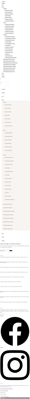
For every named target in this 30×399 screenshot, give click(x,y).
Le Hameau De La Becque (9, 26)
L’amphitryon (7, 54)
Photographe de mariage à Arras (9, 59)
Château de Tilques (8, 17)
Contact (3, 76)
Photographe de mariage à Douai (9, 61)
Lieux (3, 6)
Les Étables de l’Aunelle (9, 31)
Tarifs (3, 74)
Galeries (3, 3)
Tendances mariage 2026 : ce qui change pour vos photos (11, 286)
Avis (2, 5)
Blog (3, 73)
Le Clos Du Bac (8, 45)
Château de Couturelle (9, 10)
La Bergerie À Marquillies (9, 24)
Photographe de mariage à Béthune (9, 64)
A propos (3, 1)
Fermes (4, 22)
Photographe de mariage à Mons (9, 69)
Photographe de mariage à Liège (9, 71)
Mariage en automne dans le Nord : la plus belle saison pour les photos (14, 267)
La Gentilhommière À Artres (10, 43)
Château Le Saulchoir (8, 19)
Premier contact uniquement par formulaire (6, 388)
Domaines (5, 34)
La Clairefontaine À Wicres (10, 40)
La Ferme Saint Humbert (9, 33)
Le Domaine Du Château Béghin (10, 57)
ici (5, 394)
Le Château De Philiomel (9, 20)
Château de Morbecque (9, 13)
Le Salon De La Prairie (9, 52)
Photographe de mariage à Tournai (9, 67)
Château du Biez (8, 15)
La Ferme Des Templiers (9, 27)
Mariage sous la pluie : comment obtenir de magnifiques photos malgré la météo (14, 291)
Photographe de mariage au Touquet (9, 66)
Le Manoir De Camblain (9, 47)
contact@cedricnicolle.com (4, 390)
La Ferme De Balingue (9, 29)
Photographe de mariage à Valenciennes (10, 62)
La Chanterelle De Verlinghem (10, 38)
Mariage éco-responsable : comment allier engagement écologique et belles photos (14, 262)
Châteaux (5, 8)
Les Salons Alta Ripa (8, 50)
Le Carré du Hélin (8, 41)
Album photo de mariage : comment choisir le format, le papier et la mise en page (14, 296)
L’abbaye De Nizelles (8, 55)
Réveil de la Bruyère (8, 12)
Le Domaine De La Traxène (10, 36)
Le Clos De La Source (9, 48)
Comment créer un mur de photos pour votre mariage (10, 281)
